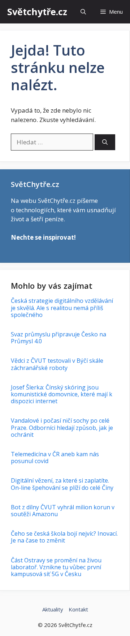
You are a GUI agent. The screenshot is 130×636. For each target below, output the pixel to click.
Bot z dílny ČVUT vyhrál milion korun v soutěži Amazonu (62, 510)
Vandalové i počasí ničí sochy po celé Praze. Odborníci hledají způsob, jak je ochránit (62, 427)
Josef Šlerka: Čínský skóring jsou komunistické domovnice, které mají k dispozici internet (61, 394)
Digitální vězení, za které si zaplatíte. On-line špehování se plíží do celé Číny (62, 483)
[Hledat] (105, 142)
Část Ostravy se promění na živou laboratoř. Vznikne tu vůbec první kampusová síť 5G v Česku (56, 567)
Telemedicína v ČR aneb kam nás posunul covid (55, 457)
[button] (83, 11)
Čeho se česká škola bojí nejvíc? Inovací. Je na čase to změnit (64, 537)
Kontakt (78, 609)
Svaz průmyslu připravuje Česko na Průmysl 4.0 (58, 337)
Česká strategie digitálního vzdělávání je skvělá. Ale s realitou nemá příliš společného (62, 307)
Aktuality (52, 609)
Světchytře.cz (37, 11)
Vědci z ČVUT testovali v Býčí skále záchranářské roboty (57, 364)
